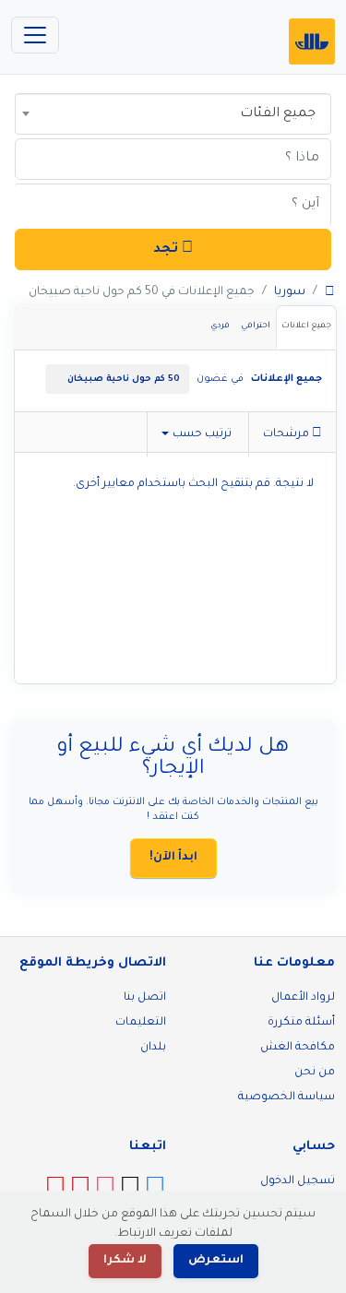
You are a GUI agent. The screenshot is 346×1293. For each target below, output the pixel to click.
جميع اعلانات (306, 326)
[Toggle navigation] (35, 35)
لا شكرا (125, 1260)
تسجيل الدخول (297, 1181)
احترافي (255, 326)
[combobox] (173, 114)
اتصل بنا (145, 997)
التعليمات (140, 1022)
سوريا (289, 292)
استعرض (216, 1260)
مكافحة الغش (297, 1047)
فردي (220, 326)
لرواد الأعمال (303, 997)
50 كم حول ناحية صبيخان (123, 379)
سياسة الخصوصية (286, 1097)
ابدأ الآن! (173, 857)
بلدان (153, 1047)
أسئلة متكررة (301, 1022)
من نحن (314, 1072)
